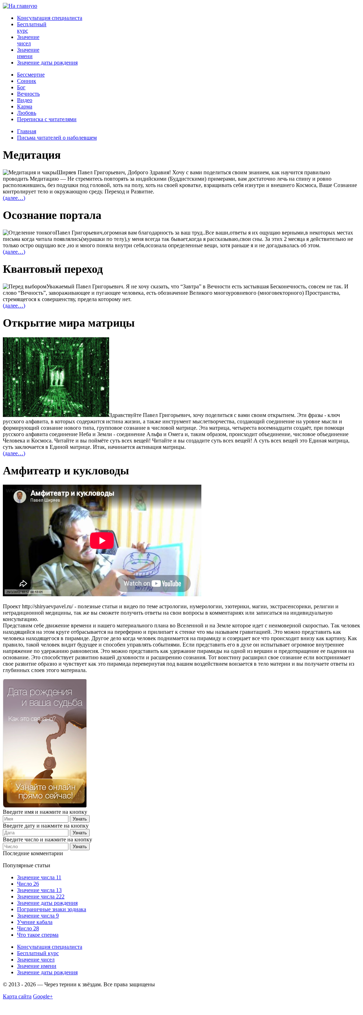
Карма (24, 106)
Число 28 (28, 928)
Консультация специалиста (49, 18)
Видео (24, 100)
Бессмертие (31, 75)
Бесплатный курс (38, 953)
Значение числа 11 (39, 877)
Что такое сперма (37, 935)
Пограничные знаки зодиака (51, 909)
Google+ (43, 996)
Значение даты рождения (47, 63)
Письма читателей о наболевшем (57, 138)
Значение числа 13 (39, 890)
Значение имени (28, 53)
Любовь (26, 113)
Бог (21, 87)
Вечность (28, 94)
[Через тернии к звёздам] (20, 6)
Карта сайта (17, 996)
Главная (26, 131)
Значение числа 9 (38, 916)
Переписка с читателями (47, 119)
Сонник (26, 81)
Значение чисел (28, 40)
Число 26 (28, 884)
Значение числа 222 (41, 896)
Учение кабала (34, 922)
